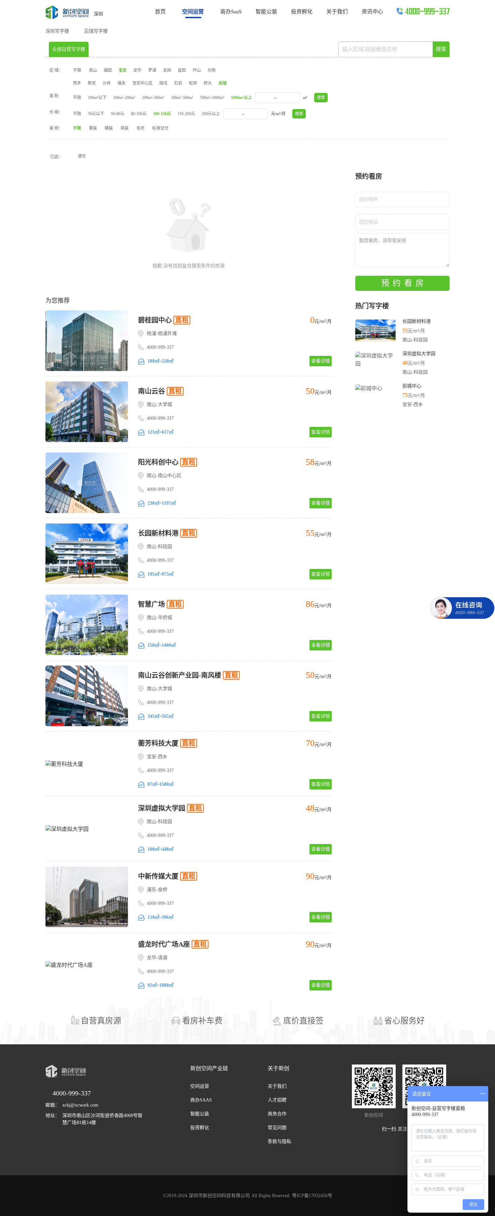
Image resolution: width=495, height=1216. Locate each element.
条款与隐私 (279, 1141)
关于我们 (337, 11)
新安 (92, 83)
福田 (108, 70)
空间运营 (199, 1086)
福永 (122, 83)
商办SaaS (231, 11)
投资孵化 (301, 11)
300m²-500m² (182, 97)
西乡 (77, 83)
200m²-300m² (153, 97)
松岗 (193, 83)
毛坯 (140, 128)
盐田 (182, 70)
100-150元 (162, 113)
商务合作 (277, 1113)
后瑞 (223, 83)
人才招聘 (277, 1100)
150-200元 (186, 113)
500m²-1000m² (212, 97)
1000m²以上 (241, 97)
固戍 (163, 83)
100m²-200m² (124, 97)
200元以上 (211, 113)
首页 (160, 11)
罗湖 (152, 70)
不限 (77, 70)
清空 (82, 156)
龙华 (137, 70)
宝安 (123, 70)
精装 (109, 128)
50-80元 (117, 113)
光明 (211, 70)
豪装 (93, 128)
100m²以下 (97, 97)
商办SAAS (201, 1100)
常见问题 (277, 1127)
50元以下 (96, 113)
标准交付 (160, 128)
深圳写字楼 (57, 31)
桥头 (208, 83)
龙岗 (167, 70)
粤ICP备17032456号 (312, 1195)
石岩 (178, 83)
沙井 (107, 83)
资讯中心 (372, 11)
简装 (125, 128)
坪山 (197, 70)
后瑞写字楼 (96, 31)
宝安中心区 (142, 83)
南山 (93, 70)
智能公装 (266, 11)
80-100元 (138, 113)
